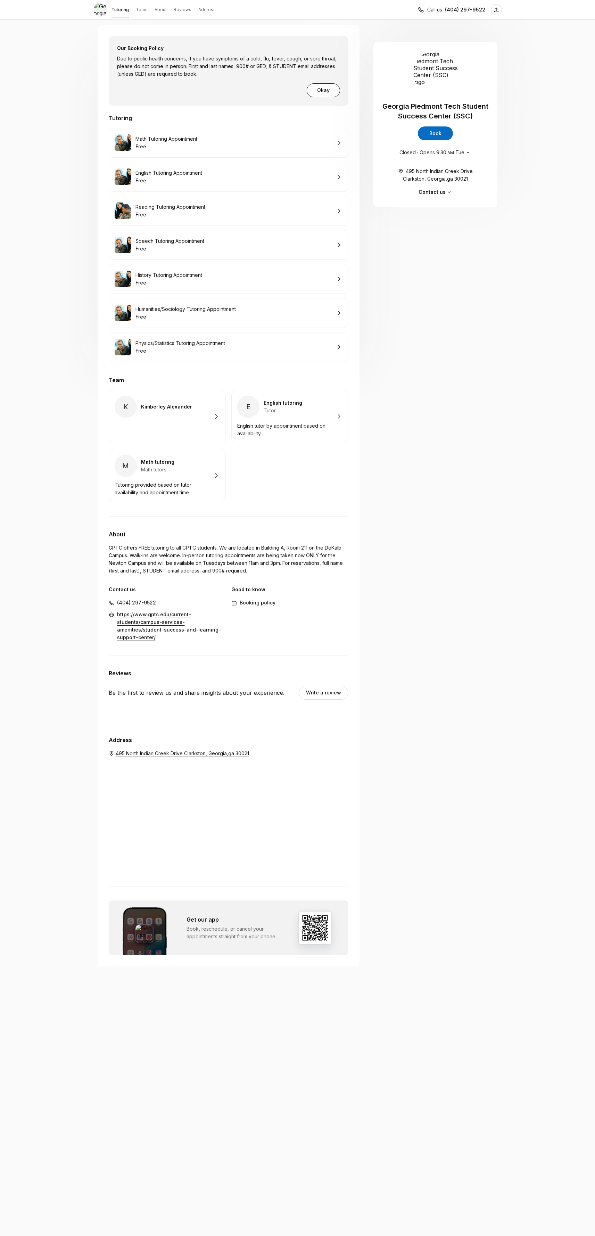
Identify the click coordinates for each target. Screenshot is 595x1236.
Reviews (182, 9)
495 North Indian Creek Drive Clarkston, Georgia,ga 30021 (438, 175)
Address (207, 9)
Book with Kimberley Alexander (167, 416)
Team (142, 9)
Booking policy (257, 602)
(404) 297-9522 (465, 10)
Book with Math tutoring (167, 475)
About (161, 9)
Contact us (432, 192)
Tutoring (120, 9)
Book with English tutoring (290, 416)
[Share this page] (496, 9)
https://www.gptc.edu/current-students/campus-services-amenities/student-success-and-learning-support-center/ (169, 625)
